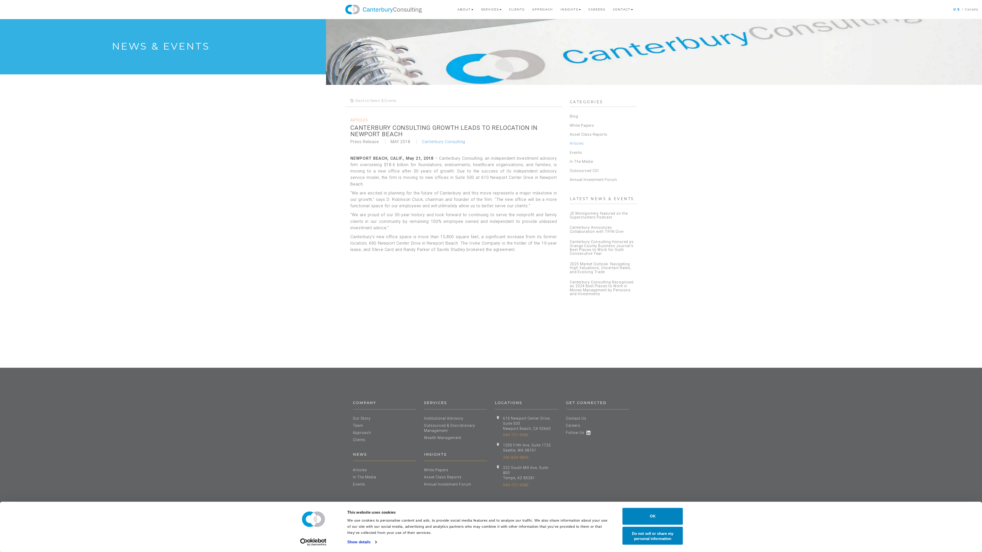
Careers (596, 9)
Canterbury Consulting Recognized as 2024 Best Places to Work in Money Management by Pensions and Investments (601, 288)
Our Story (362, 418)
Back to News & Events (375, 101)
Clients (517, 9)
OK (653, 516)
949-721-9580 (516, 435)
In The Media (581, 161)
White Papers (582, 125)
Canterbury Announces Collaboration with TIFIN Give (596, 229)
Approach (542, 9)
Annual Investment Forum (593, 180)
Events (576, 153)
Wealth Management (442, 438)
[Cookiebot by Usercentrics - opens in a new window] (313, 542)
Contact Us (576, 418)
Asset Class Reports (588, 134)
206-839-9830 (516, 457)
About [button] (464, 9)
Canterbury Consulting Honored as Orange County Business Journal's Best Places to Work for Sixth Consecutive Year (602, 248)
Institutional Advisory (443, 418)
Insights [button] (569, 9)
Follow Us (576, 433)
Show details (359, 542)
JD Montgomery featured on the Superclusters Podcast (599, 215)
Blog (574, 116)
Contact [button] (621, 9)
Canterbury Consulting (443, 141)
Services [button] (490, 9)
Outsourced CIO (584, 171)
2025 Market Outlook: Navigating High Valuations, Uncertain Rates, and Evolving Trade (600, 268)
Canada (971, 9)
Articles (577, 143)
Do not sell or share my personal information (652, 536)
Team (358, 425)
